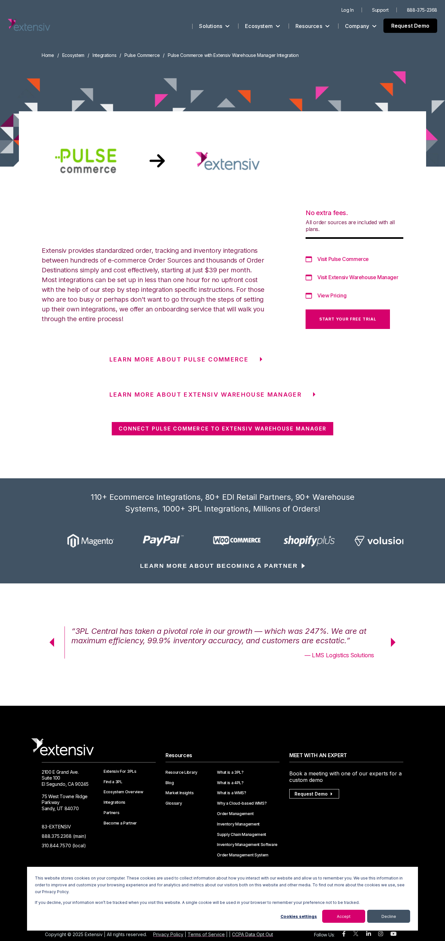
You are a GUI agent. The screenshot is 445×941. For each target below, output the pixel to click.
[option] (78, 540)
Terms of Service (206, 934)
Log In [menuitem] (347, 10)
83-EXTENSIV (56, 826)
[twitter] (355, 935)
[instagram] (380, 934)
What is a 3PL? (230, 772)
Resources (309, 26)
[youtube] (393, 934)
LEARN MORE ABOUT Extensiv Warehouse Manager (205, 394)
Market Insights (179, 793)
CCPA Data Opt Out (252, 934)
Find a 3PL (113, 782)
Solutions (211, 26)
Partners (111, 813)
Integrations (105, 55)
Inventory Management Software (247, 844)
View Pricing (331, 295)
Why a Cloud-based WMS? (241, 803)
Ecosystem (259, 26)
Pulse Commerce (142, 55)
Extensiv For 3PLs (120, 771)
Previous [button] (49, 642)
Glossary (173, 803)
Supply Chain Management (241, 834)
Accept (344, 916)
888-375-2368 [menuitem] (422, 10)
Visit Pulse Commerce (343, 259)
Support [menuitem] (380, 10)
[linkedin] (368, 934)
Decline (388, 916)
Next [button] (395, 642)
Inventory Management (238, 824)
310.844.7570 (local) (64, 845)
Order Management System (242, 855)
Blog (169, 783)
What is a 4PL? (230, 783)
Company (358, 26)
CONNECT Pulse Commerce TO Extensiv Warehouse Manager (222, 428)
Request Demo (410, 25)
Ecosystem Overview (123, 792)
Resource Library (181, 772)
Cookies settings (298, 916)
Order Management (235, 813)
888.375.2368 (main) (64, 836)
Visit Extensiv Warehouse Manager (357, 277)
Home (48, 55)
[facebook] (344, 934)
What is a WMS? (231, 793)
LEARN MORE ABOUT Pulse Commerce (179, 359)
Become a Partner (120, 823)
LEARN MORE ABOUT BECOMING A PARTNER (219, 566)
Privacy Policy (168, 934)
